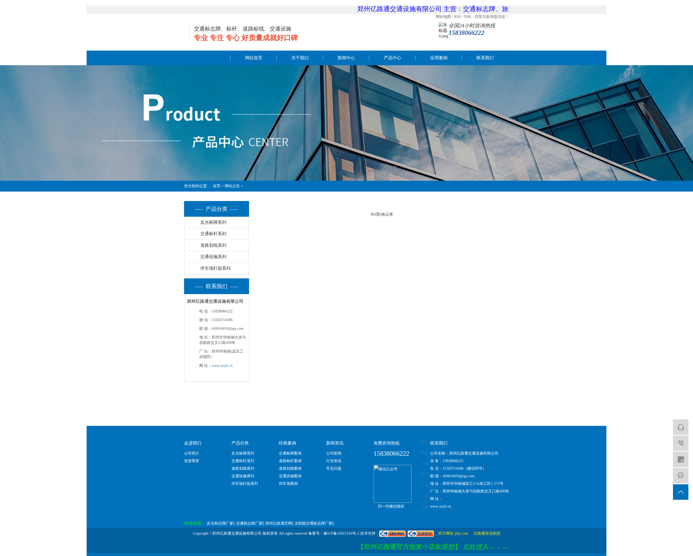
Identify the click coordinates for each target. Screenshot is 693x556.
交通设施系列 (213, 256)
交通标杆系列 (213, 233)
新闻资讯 (335, 443)
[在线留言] (680, 475)
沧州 (425, 464)
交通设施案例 (290, 476)
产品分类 (240, 443)
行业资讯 (333, 461)
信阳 (425, 442)
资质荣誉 (191, 461)
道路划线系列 (213, 245)
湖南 (425, 507)
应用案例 (438, 57)
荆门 (425, 474)
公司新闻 (333, 453)
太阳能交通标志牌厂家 (313, 523)
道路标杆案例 (290, 461)
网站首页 (253, 57)
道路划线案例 (290, 468)
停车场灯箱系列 (215, 268)
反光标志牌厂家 (220, 523)
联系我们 (485, 57)
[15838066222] (680, 443)
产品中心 (392, 57)
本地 (425, 496)
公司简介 (191, 453)
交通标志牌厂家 (249, 523)
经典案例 (287, 443)
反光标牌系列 (213, 222)
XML (468, 17)
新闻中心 (346, 57)
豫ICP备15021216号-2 (341, 533)
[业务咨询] (680, 427)
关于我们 (300, 57)
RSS (457, 17)
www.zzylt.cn (222, 366)
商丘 (425, 453)
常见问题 (333, 468)
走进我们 (192, 443)
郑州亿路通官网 (278, 523)
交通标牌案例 (290, 453)
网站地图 (443, 17)
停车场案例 (288, 484)
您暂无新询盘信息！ (492, 17)
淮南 (425, 485)
